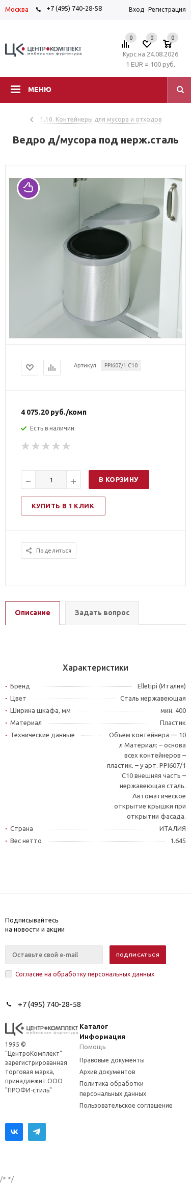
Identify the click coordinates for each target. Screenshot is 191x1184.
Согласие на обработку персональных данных (84, 974)
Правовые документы (112, 1060)
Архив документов (107, 1072)
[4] (56, 446)
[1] (26, 446)
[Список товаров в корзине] (172, 47)
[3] (46, 446)
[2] (36, 446)
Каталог (93, 1026)
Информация (102, 1036)
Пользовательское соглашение (126, 1105)
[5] (67, 446)
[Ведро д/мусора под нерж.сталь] (95, 335)
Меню (39, 89)
